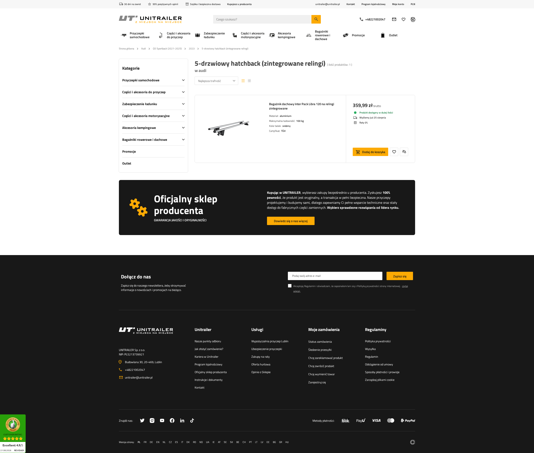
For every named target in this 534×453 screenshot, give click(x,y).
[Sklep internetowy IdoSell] (412, 442)
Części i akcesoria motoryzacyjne (146, 115)
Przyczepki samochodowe (140, 80)
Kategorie (131, 68)
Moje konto (398, 4)
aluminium (285, 116)
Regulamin (371, 356)
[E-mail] (394, 19)
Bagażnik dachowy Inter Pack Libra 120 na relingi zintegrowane (301, 106)
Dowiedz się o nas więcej (291, 221)
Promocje (129, 151)
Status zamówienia (320, 341)
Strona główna (126, 48)
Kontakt (350, 4)
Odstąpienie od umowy (379, 364)
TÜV (283, 131)
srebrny (286, 126)
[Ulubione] (403, 19)
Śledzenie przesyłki (320, 349)
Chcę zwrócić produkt (321, 366)
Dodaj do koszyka (373, 152)
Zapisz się (400, 276)
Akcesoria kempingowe (139, 127)
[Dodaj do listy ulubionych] (394, 152)
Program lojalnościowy (373, 4)
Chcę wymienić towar (321, 374)
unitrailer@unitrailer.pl (138, 377)
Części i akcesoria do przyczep (144, 91)
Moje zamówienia (324, 330)
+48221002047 (375, 19)
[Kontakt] (153, 335)
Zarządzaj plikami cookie (379, 380)
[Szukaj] (316, 19)
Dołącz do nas (136, 276)
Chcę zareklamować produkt (325, 358)
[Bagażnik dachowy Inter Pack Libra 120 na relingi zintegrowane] (228, 129)
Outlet (126, 163)
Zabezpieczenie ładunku (139, 103)
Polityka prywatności (378, 341)
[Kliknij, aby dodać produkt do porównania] (404, 152)
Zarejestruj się (317, 382)
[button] (28, 416)
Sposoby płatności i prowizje (382, 372)
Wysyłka (370, 349)
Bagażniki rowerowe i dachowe (144, 139)
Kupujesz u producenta (239, 4)
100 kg (300, 121)
